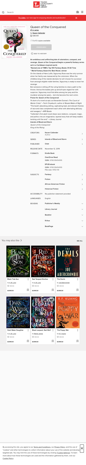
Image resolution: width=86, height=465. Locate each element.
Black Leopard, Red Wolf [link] (41, 330)
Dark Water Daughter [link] (15, 330)
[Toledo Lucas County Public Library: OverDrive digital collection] (43, 4)
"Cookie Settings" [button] (63, 453)
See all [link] (80, 241)
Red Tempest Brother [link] (40, 279)
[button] (41, 47)
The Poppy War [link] (63, 330)
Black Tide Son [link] (13, 279)
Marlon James (38, 334)
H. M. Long (12, 283)
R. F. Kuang (62, 334)
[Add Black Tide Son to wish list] (27, 290)
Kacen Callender (39, 33)
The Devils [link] (61, 279)
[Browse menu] (82, 12)
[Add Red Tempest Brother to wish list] (52, 290)
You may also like (11, 240)
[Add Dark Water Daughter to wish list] (27, 341)
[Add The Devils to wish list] (77, 290)
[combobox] (38, 12)
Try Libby (22, 18)
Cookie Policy (8, 458)
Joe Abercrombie (64, 283)
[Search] (3, 12)
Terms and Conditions (42, 447)
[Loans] (78, 12)
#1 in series (34, 30)
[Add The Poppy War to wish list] (77, 341)
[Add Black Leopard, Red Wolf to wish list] (52, 341)
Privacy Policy (59, 447)
